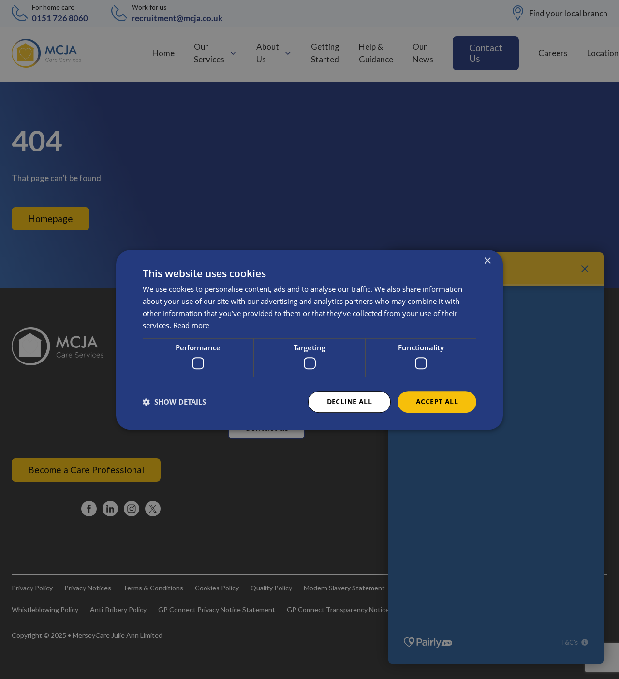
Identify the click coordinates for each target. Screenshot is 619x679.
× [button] (487, 261)
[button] (174, 401)
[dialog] (309, 340)
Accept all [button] (437, 401)
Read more (191, 325)
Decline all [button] (349, 401)
